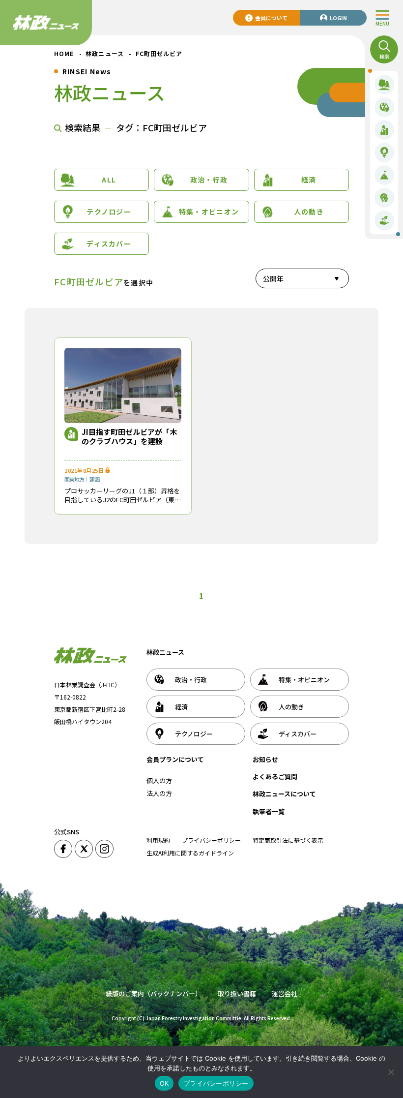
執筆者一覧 (269, 811)
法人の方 (159, 793)
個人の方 (159, 780)
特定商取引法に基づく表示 (288, 840)
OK (164, 1083)
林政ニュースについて (284, 793)
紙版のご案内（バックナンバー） (154, 993)
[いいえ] (391, 1072)
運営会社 (284, 993)
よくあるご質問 (275, 776)
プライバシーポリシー (211, 840)
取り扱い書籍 (237, 993)
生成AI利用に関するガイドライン (190, 853)
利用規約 (158, 840)
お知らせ (265, 759)
